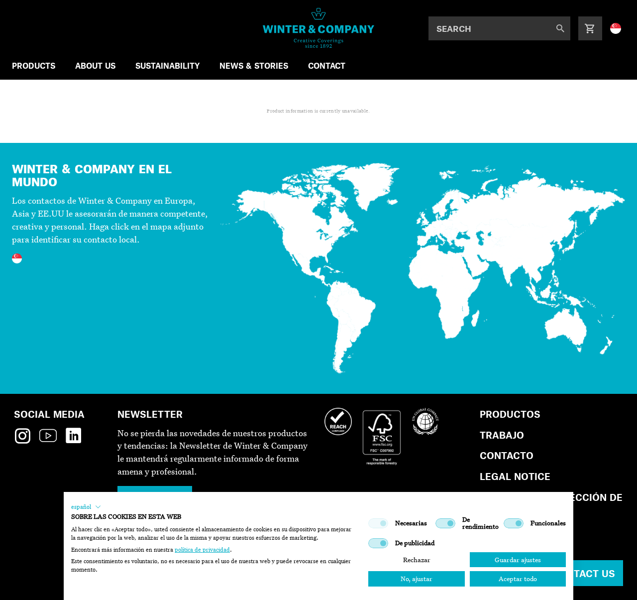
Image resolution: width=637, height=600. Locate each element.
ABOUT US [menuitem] (95, 65)
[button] (86, 506)
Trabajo (502, 435)
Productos (510, 414)
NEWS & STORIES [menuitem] (253, 65)
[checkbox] (378, 523)
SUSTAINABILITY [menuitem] (167, 65)
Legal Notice (515, 476)
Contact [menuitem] (326, 65)
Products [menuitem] (33, 65)
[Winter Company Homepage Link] (318, 28)
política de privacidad (202, 550)
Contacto (506, 455)
